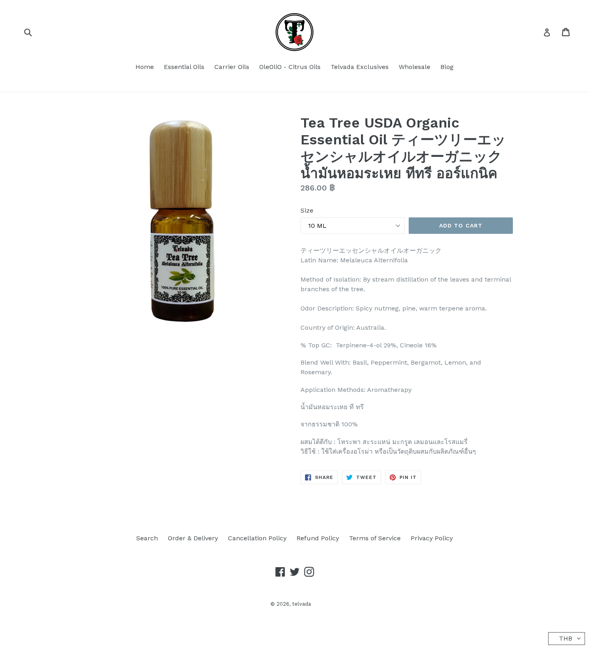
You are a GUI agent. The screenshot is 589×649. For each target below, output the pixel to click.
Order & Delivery (193, 538)
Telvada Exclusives (360, 67)
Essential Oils (184, 67)
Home (144, 67)
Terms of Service (375, 538)
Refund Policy (318, 538)
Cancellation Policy (257, 538)
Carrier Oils (231, 67)
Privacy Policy (432, 538)
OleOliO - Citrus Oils (290, 67)
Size (307, 210)
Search (147, 538)
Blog (447, 67)
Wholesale (414, 67)
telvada (301, 604)
